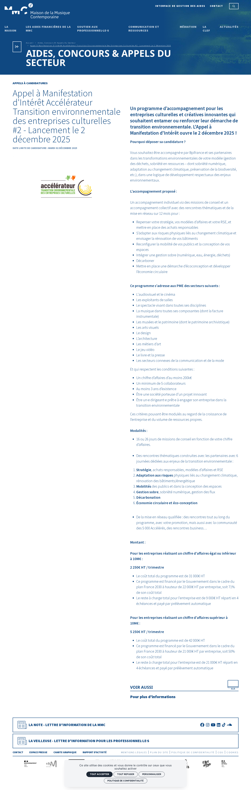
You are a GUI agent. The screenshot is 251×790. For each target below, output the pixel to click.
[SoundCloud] (229, 724)
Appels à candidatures (30, 83)
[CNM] (51, 763)
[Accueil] (37, 11)
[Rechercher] (233, 6)
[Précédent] (17, 46)
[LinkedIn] (218, 724)
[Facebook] (202, 724)
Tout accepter (99, 774)
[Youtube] (213, 724)
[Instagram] (207, 724)
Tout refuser (125, 774)
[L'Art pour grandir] (206, 763)
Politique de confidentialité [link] (125, 780)
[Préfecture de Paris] (224, 763)
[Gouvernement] (30, 763)
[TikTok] (223, 724)
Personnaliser (151, 774)
